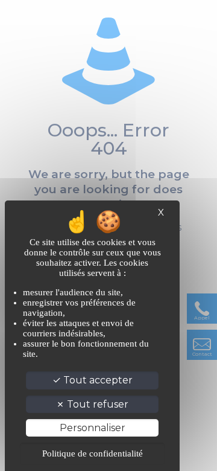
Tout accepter (97, 380)
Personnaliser (92, 428)
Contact (202, 354)
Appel (202, 318)
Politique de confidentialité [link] (92, 453)
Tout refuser (96, 404)
